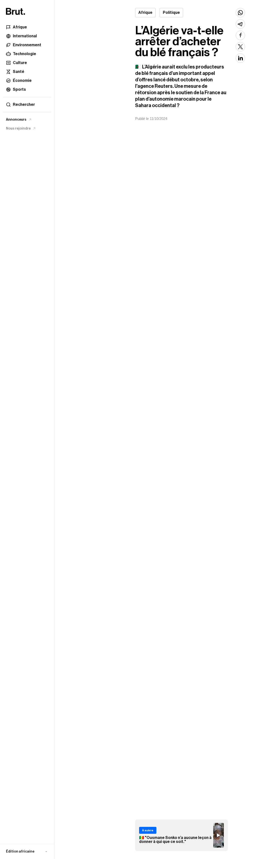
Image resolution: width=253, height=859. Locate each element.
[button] (27, 851)
